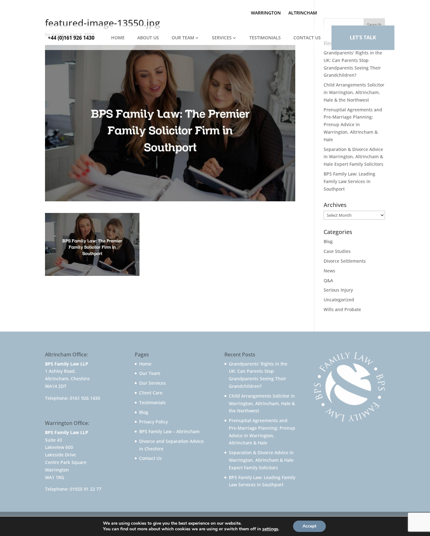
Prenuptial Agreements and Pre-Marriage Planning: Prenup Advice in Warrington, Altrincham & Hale (353, 124)
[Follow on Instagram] (382, 12)
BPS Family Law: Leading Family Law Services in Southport (349, 181)
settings (270, 529)
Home (118, 38)
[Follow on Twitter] (357, 12)
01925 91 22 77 (85, 489)
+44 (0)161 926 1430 (71, 37)
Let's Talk (363, 37)
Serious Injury (338, 290)
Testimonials (265, 38)
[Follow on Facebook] (345, 12)
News (329, 271)
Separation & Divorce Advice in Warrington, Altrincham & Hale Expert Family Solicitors (353, 156)
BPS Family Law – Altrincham (169, 431)
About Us (148, 38)
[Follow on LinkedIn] (370, 12)
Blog (328, 241)
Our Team (183, 38)
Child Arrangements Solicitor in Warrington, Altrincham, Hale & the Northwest (354, 92)
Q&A (328, 280)
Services (222, 38)
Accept (309, 526)
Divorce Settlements (345, 261)
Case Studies (337, 251)
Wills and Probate (342, 309)
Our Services (152, 383)
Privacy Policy (153, 422)
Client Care (150, 393)
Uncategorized (339, 300)
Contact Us (307, 38)
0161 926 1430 (85, 398)
